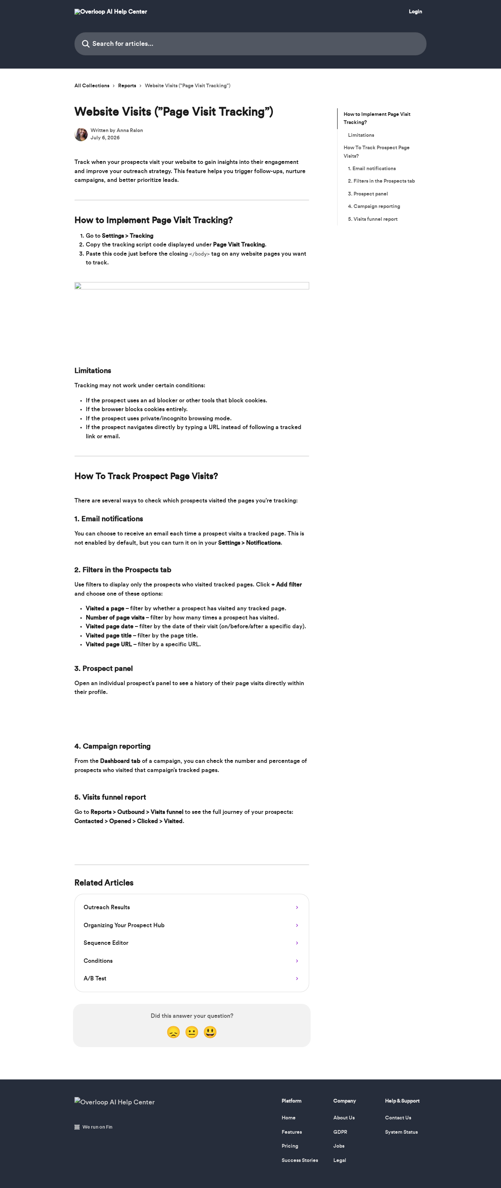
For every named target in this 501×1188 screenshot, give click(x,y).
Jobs (338, 1146)
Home (289, 1118)
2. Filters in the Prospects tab (381, 181)
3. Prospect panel (368, 194)
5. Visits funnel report (373, 219)
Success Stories (300, 1160)
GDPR (340, 1132)
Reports (127, 85)
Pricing (290, 1146)
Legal (339, 1160)
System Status (401, 1132)
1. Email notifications (372, 168)
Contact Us (398, 1118)
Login (415, 11)
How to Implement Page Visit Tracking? (377, 118)
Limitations (361, 135)
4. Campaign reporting (374, 206)
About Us (344, 1118)
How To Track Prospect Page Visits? (377, 151)
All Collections (91, 85)
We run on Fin (97, 1127)
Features (292, 1132)
